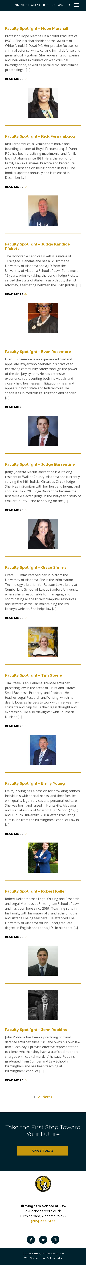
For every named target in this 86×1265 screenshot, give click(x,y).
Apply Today (42, 1151)
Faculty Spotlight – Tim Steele (33, 675)
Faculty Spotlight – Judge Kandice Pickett (37, 246)
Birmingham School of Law (48, 1253)
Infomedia (56, 1258)
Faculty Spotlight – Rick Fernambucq (40, 136)
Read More (14, 79)
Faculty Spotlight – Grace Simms (35, 567)
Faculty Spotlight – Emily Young (35, 783)
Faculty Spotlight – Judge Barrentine (40, 464)
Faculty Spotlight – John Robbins (36, 1030)
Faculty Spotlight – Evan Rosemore (38, 352)
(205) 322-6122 (43, 1221)
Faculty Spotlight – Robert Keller (35, 891)
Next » (47, 1097)
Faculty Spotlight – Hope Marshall (36, 28)
